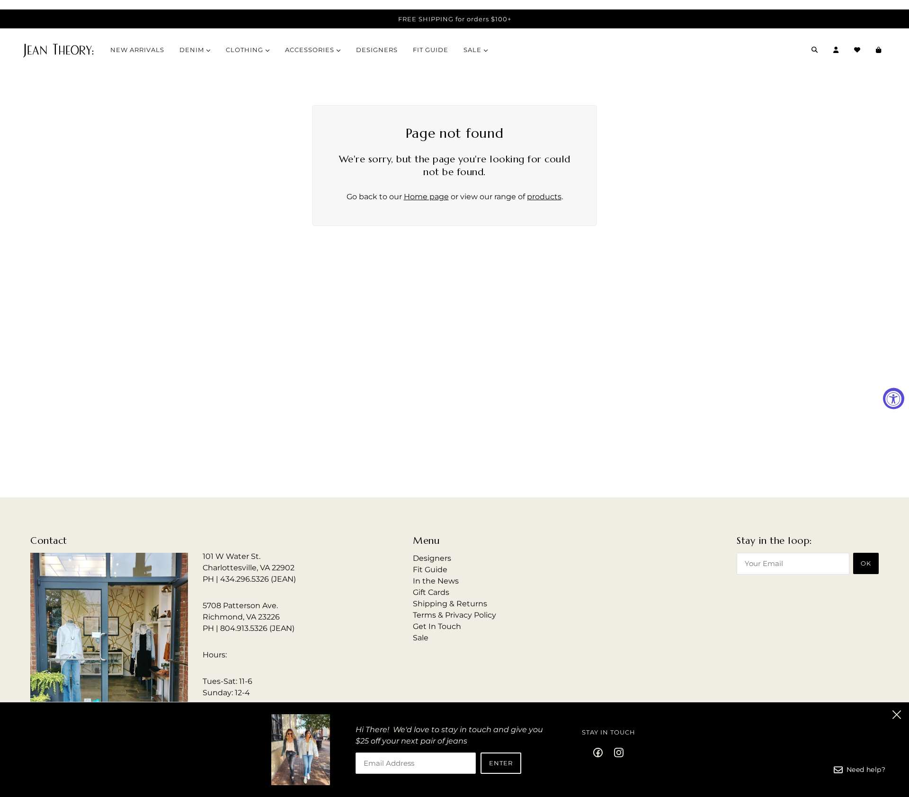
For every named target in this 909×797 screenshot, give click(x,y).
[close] (896, 714)
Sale (420, 637)
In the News (436, 580)
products (544, 196)
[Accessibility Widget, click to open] (893, 398)
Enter (501, 763)
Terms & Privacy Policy (454, 615)
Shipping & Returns (450, 603)
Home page (426, 196)
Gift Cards (431, 592)
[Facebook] (600, 752)
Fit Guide (430, 569)
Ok (866, 563)
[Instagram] (616, 752)
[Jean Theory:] (58, 50)
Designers (432, 558)
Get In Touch (437, 626)
